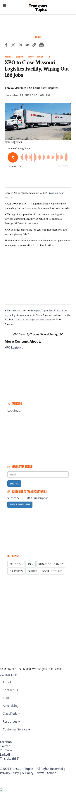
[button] (34, 45)
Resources (10, 721)
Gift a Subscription (37, 498)
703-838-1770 (8, 674)
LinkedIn (6, 755)
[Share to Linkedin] (20, 45)
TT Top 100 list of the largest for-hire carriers (29, 319)
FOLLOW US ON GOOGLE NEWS (20, 504)
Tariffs (32, 571)
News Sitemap (46, 773)
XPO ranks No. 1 (14, 310)
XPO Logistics (14, 347)
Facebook (6, 742)
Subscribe (13, 498)
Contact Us (11, 690)
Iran (30, 564)
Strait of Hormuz (50, 564)
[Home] (38, 7)
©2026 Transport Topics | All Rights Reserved (31, 769)
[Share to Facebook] (6, 45)
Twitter (5, 746)
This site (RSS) (9, 759)
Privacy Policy (9, 773)
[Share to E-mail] (27, 45)
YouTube (6, 750)
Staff (6, 698)
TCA (48, 56)
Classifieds (10, 714)
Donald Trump (52, 571)
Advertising (10, 706)
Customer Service (15, 729)
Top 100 (40, 56)
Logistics (20, 56)
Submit (14, 483)
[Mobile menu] (4, 5)
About (7, 682)
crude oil (16, 564)
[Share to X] (13, 45)
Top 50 (31, 56)
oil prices (16, 571)
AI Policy (27, 773)
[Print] (41, 45)
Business (9, 56)
